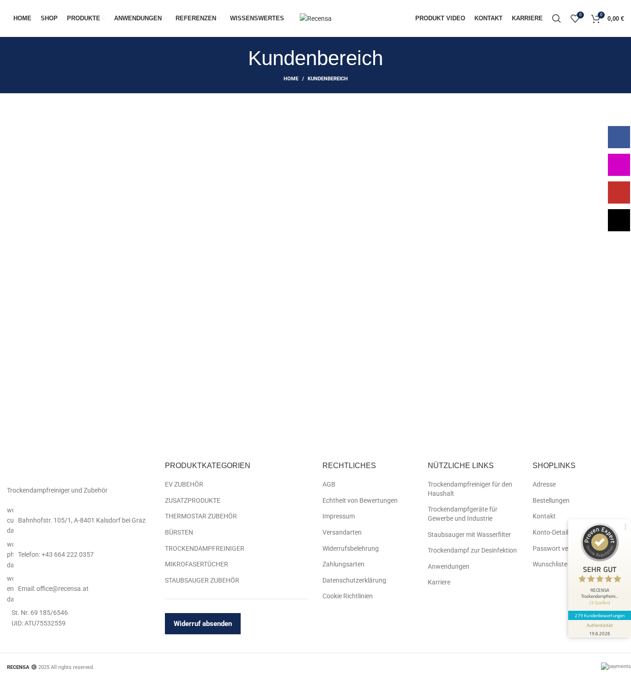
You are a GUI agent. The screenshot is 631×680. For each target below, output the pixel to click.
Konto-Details (552, 532)
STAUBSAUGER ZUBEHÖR (202, 580)
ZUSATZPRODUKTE (192, 500)
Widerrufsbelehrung (350, 548)
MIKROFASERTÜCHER (196, 564)
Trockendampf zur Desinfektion (472, 550)
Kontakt (544, 516)
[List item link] (79, 520)
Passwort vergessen (562, 548)
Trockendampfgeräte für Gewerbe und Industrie (463, 513)
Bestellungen (551, 500)
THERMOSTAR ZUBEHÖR (201, 516)
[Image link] (61, 470)
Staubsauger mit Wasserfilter (469, 534)
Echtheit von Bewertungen (360, 500)
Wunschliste (550, 564)
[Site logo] (316, 18)
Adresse (544, 484)
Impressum (338, 516)
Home (291, 79)
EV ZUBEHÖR (184, 484)
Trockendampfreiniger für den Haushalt (470, 489)
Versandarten (342, 532)
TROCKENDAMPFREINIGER (204, 548)
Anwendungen (448, 566)
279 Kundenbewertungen (600, 615)
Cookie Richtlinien (347, 596)
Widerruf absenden (203, 624)
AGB (328, 484)
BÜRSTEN (179, 532)
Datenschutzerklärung (354, 580)
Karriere (439, 582)
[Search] (556, 18)
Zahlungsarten (343, 564)
